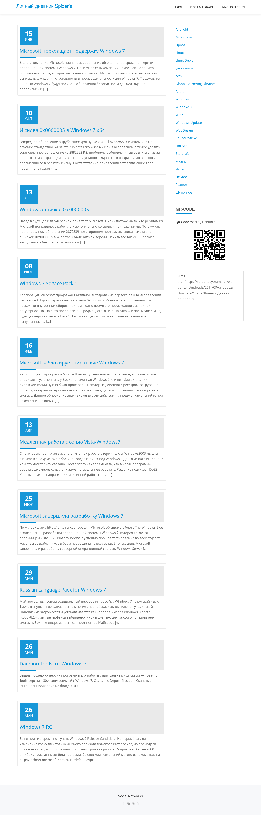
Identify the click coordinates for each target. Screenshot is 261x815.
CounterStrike (186, 138)
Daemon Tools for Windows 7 (53, 663)
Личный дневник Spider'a (44, 5)
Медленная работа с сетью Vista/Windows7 (70, 441)
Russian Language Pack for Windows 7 (63, 589)
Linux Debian (186, 60)
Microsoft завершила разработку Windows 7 (71, 515)
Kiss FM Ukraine (202, 7)
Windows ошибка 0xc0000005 (54, 209)
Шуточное (184, 192)
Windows (183, 99)
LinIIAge (181, 146)
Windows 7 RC (36, 726)
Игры (180, 169)
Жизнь (181, 161)
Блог (179, 7)
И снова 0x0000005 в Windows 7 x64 (62, 130)
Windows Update (189, 122)
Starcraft (182, 153)
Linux (180, 52)
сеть (179, 76)
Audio (180, 91)
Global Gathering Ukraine (195, 84)
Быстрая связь (234, 7)
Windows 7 (184, 107)
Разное (181, 184)
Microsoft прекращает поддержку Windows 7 (72, 50)
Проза (181, 45)
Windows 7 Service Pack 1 (48, 283)
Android (182, 29)
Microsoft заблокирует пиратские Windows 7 (72, 362)
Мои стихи (184, 37)
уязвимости (185, 68)
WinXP (180, 115)
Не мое (181, 177)
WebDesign (184, 130)
